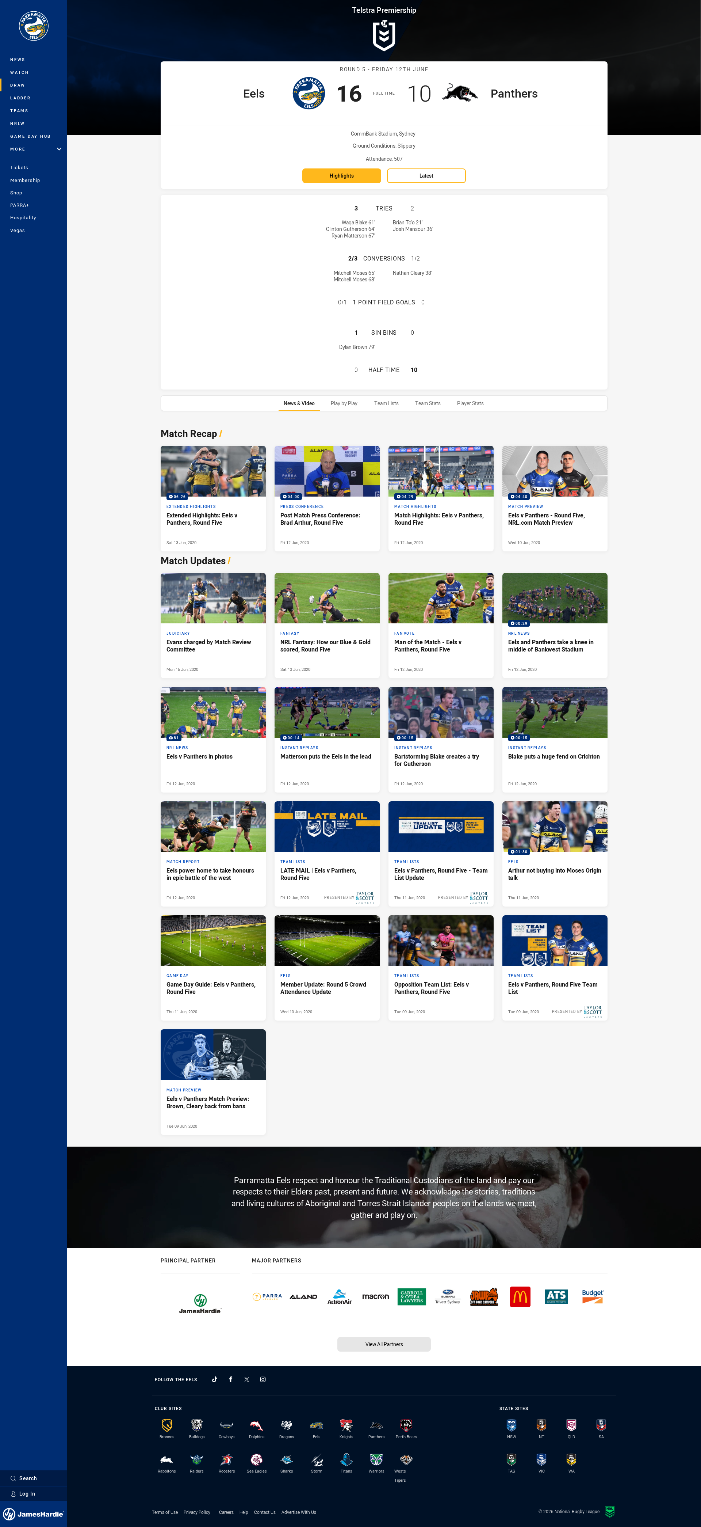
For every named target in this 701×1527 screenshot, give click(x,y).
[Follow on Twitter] (247, 1379)
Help (244, 1512)
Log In (27, 1493)
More (18, 149)
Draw (18, 85)
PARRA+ (19, 205)
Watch (19, 72)
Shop (16, 192)
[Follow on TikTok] (215, 1379)
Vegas (17, 230)
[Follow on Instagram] (263, 1379)
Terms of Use (165, 1512)
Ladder (20, 97)
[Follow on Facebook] (231, 1379)
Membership (25, 180)
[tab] (299, 403)
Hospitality (23, 217)
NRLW (17, 123)
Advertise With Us (298, 1512)
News (18, 59)
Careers (226, 1512)
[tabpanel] (384, 779)
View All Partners (384, 1344)
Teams (19, 110)
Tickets (19, 167)
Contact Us (265, 1512)
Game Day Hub (30, 136)
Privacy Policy (197, 1512)
